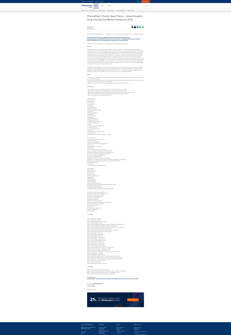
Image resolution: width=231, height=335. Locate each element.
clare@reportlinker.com (98, 283)
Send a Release (146, 1)
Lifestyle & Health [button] (110, 10)
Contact (109, 5)
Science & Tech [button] (102, 10)
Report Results (101, 332)
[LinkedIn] (81, 333)
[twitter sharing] (135, 27)
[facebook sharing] (132, 27)
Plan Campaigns (102, 328)
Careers (117, 329)
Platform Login (136, 328)
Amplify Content (102, 333)
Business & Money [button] (93, 10)
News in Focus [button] (85, 10)
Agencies (102, 1)
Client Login (139, 1)
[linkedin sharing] (138, 27)
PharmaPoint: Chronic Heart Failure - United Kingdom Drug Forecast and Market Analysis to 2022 (108, 37)
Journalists (97, 1)
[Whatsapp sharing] (140, 27)
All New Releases (137, 327)
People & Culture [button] (130, 10)
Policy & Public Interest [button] (121, 10)
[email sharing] (143, 27)
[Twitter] (84, 333)
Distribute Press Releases (103, 331)
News (96, 5)
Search (146, 5)
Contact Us (83, 331)
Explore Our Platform (103, 327)
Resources (84, 1)
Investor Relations (90, 1)
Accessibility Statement (120, 331)
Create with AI (101, 329)
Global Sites (118, 332)
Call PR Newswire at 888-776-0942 (89, 327)
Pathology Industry (91, 278)
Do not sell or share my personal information (140, 332)
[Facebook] (83, 333)
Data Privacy (136, 329)
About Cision (118, 328)
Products (102, 5)
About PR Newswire (120, 327)
